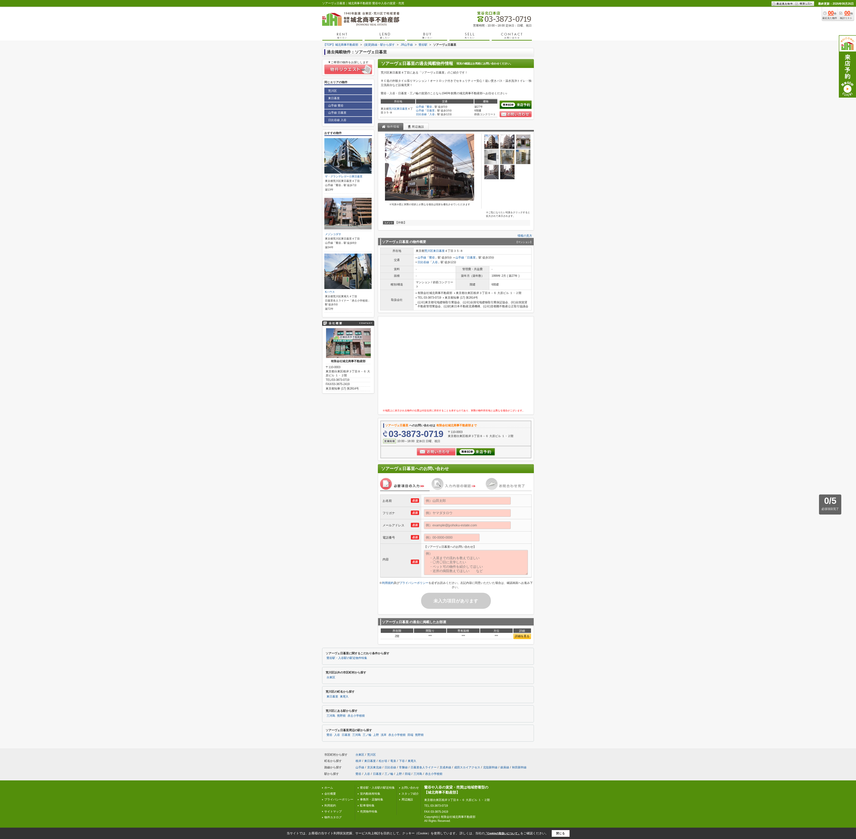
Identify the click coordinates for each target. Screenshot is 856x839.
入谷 (432, 114)
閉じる (560, 833)
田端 (410, 734)
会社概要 (330, 793)
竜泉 (393, 761)
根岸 (358, 761)
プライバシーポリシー (413, 583)
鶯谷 (429, 106)
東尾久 (344, 696)
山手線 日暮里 (337, 112)
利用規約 (388, 583)
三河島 (331, 715)
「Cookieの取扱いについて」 (502, 833)
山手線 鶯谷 (336, 105)
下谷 (402, 761)
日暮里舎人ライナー (424, 767)
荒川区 (393, 108)
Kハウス (330, 291)
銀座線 (504, 767)
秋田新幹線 (519, 767)
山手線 (420, 106)
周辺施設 (407, 799)
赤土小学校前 (356, 715)
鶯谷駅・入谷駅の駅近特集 (377, 787)
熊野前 (341, 715)
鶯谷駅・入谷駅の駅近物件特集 (347, 658)
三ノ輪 (367, 734)
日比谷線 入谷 (337, 120)
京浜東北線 (374, 767)
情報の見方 (525, 235)
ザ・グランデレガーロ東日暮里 (343, 176)
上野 (376, 734)
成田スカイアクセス (467, 767)
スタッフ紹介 (410, 793)
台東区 (331, 677)
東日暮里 (402, 108)
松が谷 (383, 761)
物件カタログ (333, 817)
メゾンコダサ (333, 234)
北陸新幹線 (490, 767)
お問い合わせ (410, 787)
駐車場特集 (367, 805)
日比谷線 (421, 114)
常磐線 (403, 767)
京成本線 (445, 767)
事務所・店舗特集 (371, 799)
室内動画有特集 (370, 793)
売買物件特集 (368, 811)
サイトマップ (333, 811)
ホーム (328, 787)
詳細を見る (522, 636)
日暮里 (431, 110)
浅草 (384, 734)
